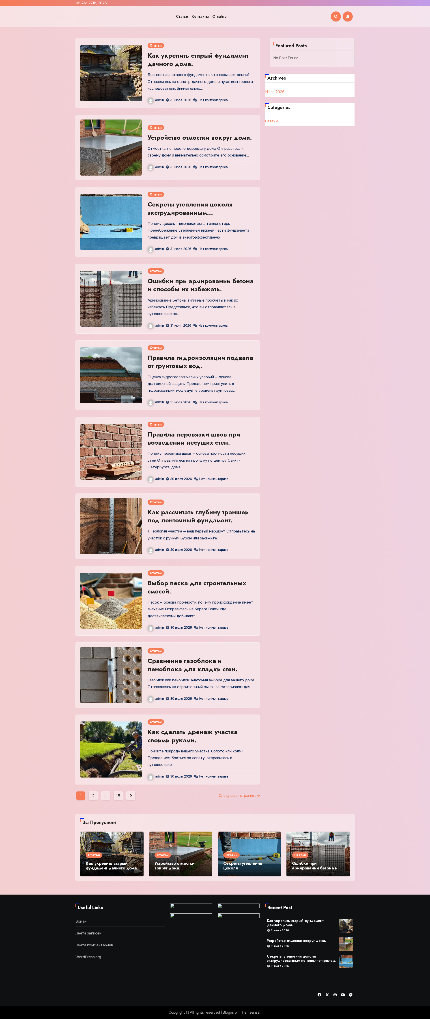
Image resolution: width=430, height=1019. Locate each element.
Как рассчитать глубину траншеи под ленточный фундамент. (198, 516)
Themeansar (250, 1012)
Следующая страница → (239, 795)
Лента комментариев (94, 945)
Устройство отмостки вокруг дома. (200, 137)
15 (118, 795)
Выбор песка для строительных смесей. (197, 587)
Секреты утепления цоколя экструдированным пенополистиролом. (190, 212)
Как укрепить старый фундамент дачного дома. (198, 59)
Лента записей (88, 933)
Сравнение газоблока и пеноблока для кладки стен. (193, 665)
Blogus (228, 1012)
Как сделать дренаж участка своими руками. (193, 736)
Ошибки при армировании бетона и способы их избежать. (201, 285)
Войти (80, 921)
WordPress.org (88, 957)
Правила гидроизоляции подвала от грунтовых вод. (200, 361)
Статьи (182, 16)
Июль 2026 (275, 91)
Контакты (200, 16)
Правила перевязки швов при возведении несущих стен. (194, 438)
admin (159, 100)
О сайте (219, 16)
